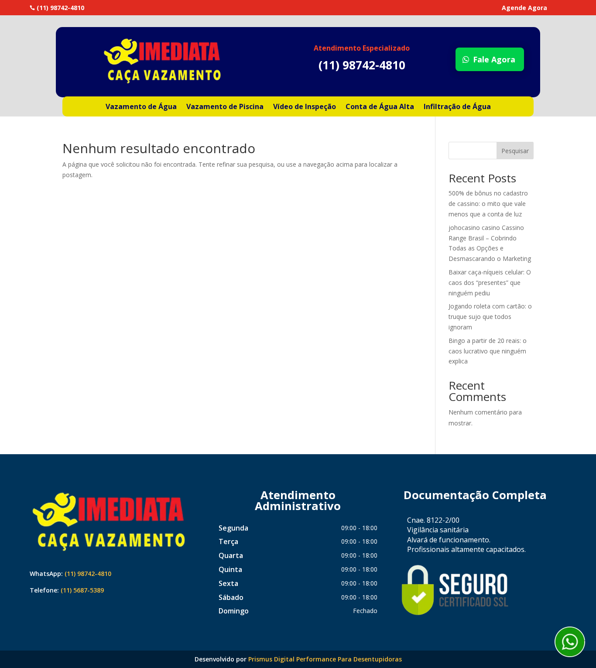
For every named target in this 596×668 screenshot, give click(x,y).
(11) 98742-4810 (88, 573)
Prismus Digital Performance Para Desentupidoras (325, 659)
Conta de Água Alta (380, 107)
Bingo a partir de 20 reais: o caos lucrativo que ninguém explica (488, 351)
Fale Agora (494, 59)
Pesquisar (515, 151)
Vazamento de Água (141, 107)
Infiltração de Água (457, 107)
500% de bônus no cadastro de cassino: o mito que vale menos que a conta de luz (488, 203)
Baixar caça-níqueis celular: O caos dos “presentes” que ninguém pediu (490, 282)
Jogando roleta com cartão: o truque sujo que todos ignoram (490, 316)
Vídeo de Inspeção (304, 107)
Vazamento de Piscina (225, 107)
